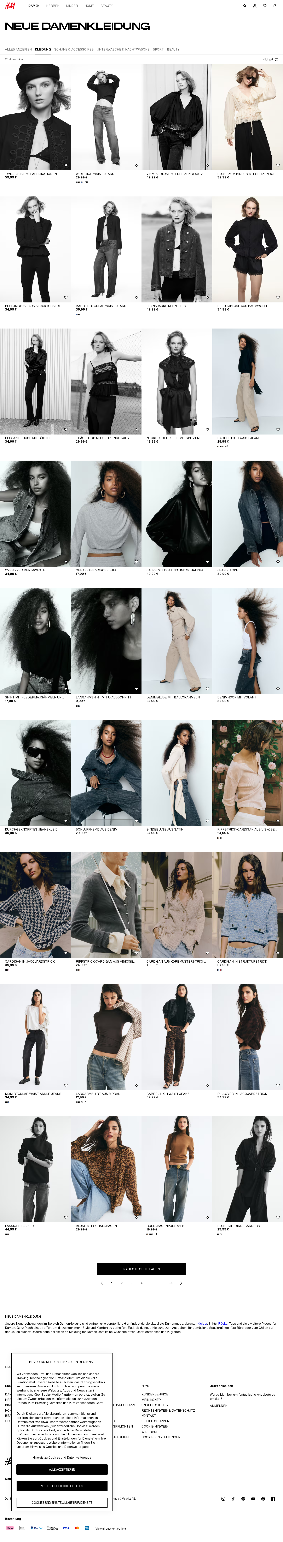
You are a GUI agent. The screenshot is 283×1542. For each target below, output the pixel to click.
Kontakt (149, 1415)
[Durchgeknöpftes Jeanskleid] (35, 773)
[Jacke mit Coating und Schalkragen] (177, 514)
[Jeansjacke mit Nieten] (177, 249)
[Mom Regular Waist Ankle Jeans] (35, 1037)
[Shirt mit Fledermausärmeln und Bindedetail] (35, 641)
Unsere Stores (155, 1405)
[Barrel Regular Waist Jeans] (106, 249)
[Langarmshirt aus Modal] (106, 1037)
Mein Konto (151, 1399)
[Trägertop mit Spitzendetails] (106, 382)
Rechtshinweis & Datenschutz (168, 1410)
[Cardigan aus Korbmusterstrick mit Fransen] (177, 905)
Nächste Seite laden (141, 1269)
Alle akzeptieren (62, 1469)
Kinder (72, 5)
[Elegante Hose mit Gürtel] (35, 382)
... (161, 1283)
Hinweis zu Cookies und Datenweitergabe (62, 1457)
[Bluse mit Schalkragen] (106, 1169)
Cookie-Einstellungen (161, 1437)
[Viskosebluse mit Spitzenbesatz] (177, 117)
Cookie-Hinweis (155, 1426)
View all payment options (111, 1528)
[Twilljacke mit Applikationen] (35, 117)
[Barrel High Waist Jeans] (177, 1037)
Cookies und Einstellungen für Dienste (62, 1503)
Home (89, 5)
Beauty (106, 5)
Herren (52, 5)
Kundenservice (155, 1394)
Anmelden (218, 1405)
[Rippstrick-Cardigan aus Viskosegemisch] (106, 905)
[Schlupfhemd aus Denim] (106, 773)
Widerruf (150, 1432)
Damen (34, 5)
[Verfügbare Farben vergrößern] (78, 314)
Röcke (222, 1323)
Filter (267, 59)
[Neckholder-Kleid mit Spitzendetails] (177, 382)
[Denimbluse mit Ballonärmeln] (177, 641)
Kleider (202, 1323)
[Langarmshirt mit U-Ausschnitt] (106, 641)
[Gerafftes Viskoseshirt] (106, 514)
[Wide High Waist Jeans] (106, 117)
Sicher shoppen (155, 1421)
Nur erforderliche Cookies (62, 1486)
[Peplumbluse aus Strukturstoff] (35, 249)
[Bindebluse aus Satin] (177, 773)
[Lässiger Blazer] (35, 1169)
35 (171, 1283)
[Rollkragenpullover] (177, 1169)
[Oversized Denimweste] (35, 514)
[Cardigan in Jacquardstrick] (35, 905)
